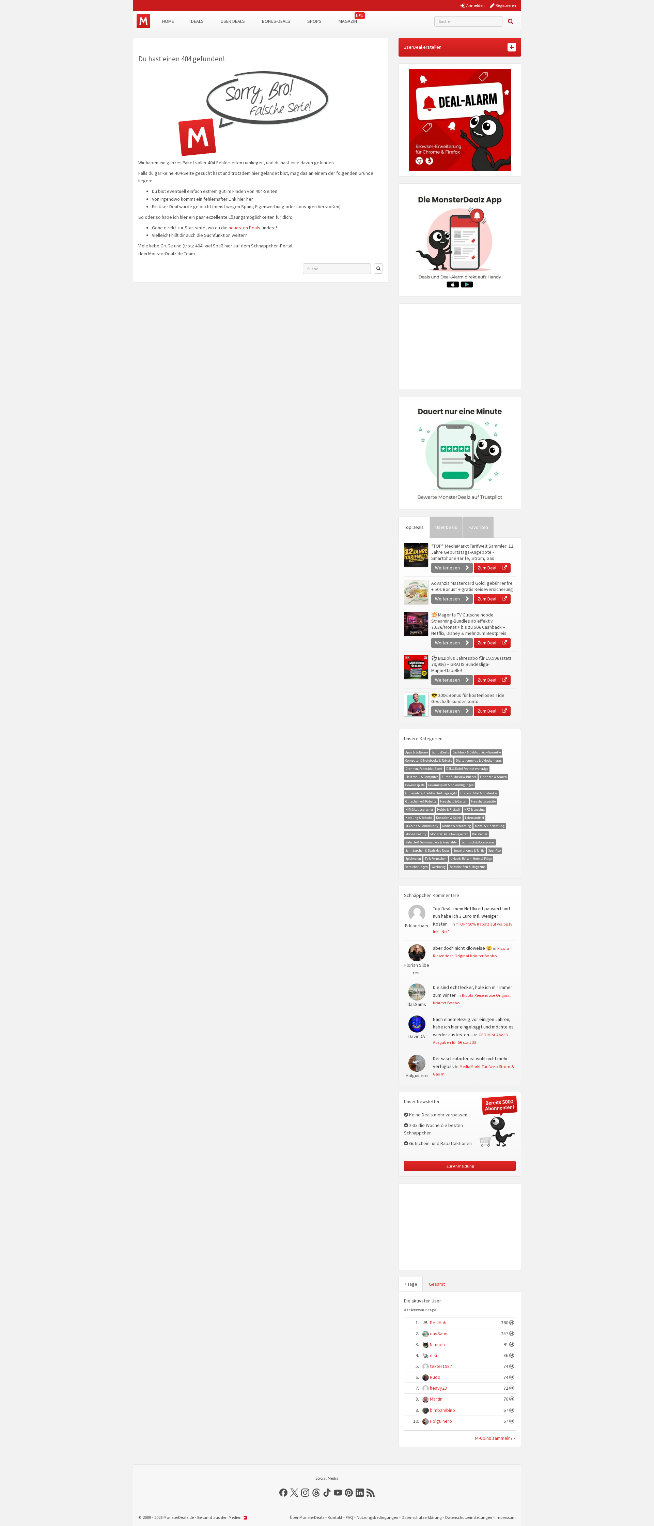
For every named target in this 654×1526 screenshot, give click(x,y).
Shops (314, 21)
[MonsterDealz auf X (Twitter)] (294, 1492)
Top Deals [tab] (414, 527)
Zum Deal (487, 568)
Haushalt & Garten (453, 801)
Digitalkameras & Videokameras (479, 760)
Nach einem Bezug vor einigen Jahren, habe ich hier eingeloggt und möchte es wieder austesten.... (473, 1027)
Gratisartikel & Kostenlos (479, 793)
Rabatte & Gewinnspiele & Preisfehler (431, 842)
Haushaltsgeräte (483, 801)
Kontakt (335, 1517)
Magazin (348, 21)
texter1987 (441, 1366)
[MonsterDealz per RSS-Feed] (370, 1492)
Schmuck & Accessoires (478, 842)
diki (433, 1355)
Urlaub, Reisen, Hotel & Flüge (471, 858)
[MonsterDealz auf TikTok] (327, 1492)
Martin (436, 1399)
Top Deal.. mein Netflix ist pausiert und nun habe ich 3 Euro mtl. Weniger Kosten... (471, 916)
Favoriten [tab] (478, 527)
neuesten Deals (244, 228)
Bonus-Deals (276, 21)
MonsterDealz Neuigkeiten (449, 834)
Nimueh (437, 1344)
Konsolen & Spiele (448, 817)
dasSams (439, 1333)
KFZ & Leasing (474, 809)
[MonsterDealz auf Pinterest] (348, 1492)
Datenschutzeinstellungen (468, 1517)
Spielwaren (413, 858)
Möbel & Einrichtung (489, 826)
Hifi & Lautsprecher (419, 809)
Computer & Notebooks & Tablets (428, 760)
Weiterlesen (448, 568)
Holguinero (441, 1421)
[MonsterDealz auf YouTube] (337, 1492)
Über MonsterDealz (307, 1517)
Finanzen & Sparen (493, 777)
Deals (197, 21)
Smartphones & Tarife (468, 850)
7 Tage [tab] (410, 1284)
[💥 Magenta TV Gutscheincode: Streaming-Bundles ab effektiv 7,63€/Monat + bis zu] (416, 624)
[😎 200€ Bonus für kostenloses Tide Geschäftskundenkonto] (416, 704)
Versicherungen (416, 867)
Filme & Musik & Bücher (459, 777)
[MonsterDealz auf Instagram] (305, 1492)
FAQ (349, 1517)
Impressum (506, 1517)
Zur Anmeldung (460, 1166)
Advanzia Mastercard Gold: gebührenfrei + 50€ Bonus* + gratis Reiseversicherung (472, 586)
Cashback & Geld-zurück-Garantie (477, 752)
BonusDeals (440, 752)
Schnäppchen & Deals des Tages (427, 850)
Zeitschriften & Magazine (467, 867)
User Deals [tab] (446, 527)
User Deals (233, 21)
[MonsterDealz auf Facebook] (283, 1492)
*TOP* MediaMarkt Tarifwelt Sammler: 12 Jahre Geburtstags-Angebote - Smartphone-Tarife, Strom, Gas (472, 552)
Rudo (435, 1377)
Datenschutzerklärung (422, 1517)
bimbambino (442, 1410)
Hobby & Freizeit (449, 809)
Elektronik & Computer (421, 777)
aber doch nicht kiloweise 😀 (462, 948)
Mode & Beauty (415, 834)
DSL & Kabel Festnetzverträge (467, 768)
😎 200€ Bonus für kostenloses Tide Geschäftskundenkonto (467, 698)
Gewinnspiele (414, 785)
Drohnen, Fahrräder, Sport (423, 768)
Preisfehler (479, 834)
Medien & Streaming (456, 826)
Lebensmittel (474, 817)
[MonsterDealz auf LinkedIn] (359, 1492)
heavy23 (438, 1388)
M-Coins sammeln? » (495, 1438)
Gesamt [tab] (437, 1284)
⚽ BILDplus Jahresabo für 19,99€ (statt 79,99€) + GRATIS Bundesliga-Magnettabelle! (471, 664)
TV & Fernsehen (436, 858)
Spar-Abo (494, 850)
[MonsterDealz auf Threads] (316, 1492)
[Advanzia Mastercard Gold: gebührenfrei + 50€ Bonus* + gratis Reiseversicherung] (416, 592)
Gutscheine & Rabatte (420, 801)
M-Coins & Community (421, 826)
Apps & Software (416, 752)
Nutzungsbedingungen (377, 1517)
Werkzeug (439, 867)
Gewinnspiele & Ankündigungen (451, 785)
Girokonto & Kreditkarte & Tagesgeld (431, 793)
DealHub (438, 1322)
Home (168, 21)
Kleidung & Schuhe (418, 817)
